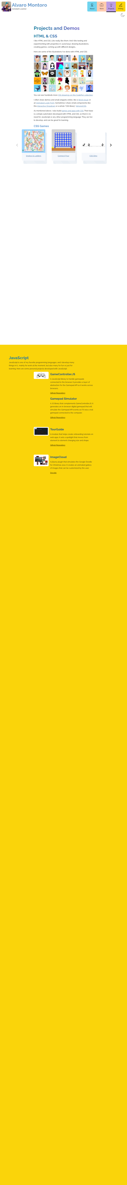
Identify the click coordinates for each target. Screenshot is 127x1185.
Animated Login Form (45, 103)
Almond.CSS (81, 106)
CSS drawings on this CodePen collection (75, 95)
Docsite (53, 473)
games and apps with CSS (73, 111)
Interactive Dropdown (46, 106)
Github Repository (57, 393)
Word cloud (83, 100)
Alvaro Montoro (29, 5)
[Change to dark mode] (122, 15)
